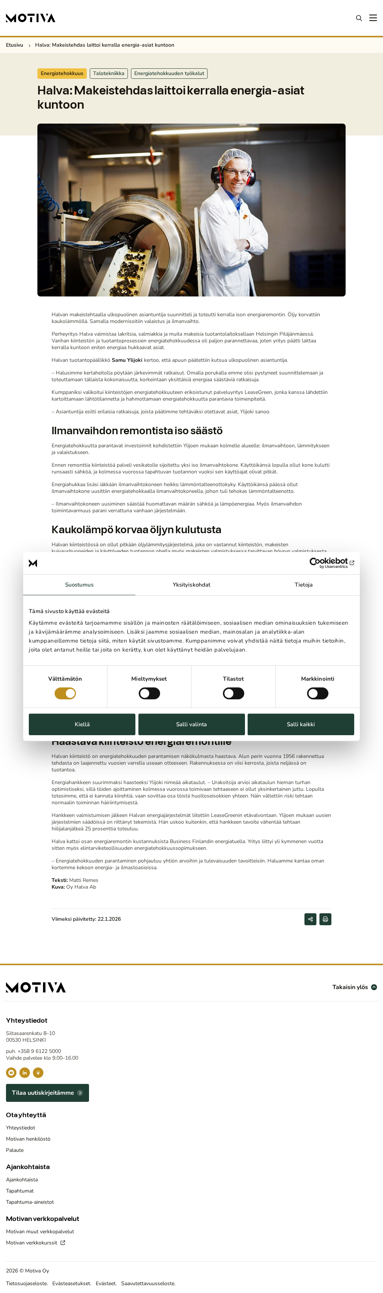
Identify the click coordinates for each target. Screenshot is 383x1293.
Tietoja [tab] (304, 584)
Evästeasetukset (71, 1283)
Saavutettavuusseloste (147, 1283)
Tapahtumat (20, 1190)
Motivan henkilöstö (28, 1139)
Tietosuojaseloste (26, 1283)
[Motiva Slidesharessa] (38, 1072)
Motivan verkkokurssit (32, 1242)
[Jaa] (310, 919)
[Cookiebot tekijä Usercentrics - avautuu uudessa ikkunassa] (321, 563)
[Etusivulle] (30, 17)
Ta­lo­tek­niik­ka (109, 73)
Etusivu (14, 45)
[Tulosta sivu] (325, 919)
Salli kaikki (301, 724)
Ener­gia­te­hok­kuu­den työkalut (169, 73)
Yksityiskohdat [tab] (191, 584)
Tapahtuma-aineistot (30, 1202)
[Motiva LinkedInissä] (24, 1072)
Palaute (15, 1150)
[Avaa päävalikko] (372, 17)
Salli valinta (191, 724)
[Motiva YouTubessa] (11, 1072)
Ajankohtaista (22, 1179)
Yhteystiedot (20, 1127)
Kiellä (82, 724)
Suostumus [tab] (79, 584)
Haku (359, 18)
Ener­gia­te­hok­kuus (62, 73)
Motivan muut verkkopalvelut (40, 1231)
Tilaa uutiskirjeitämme (43, 1093)
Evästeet (106, 1283)
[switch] (149, 693)
